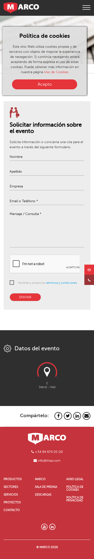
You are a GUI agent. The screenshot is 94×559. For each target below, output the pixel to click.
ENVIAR (25, 297)
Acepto (45, 84)
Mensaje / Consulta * (25, 214)
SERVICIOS (11, 494)
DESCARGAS (43, 494)
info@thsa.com (48, 460)
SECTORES (11, 486)
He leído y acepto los (47, 282)
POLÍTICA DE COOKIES (74, 488)
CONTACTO (12, 510)
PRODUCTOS (13, 479)
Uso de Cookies (56, 72)
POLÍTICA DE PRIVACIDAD (74, 499)
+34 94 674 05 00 (48, 452)
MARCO (40, 479)
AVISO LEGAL (74, 479)
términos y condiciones (61, 282)
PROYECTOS (12, 502)
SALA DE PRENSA (46, 486)
